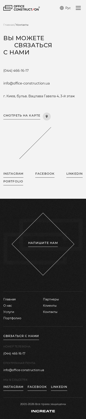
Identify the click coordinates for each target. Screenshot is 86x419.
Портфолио (12, 318)
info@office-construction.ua (26, 83)
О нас (7, 306)
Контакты (50, 312)
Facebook (44, 174)
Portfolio (13, 181)
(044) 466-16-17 (16, 71)
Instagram (13, 387)
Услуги (8, 312)
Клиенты (50, 306)
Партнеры (51, 299)
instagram (13, 174)
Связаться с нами (21, 336)
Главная (9, 299)
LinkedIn (74, 174)
